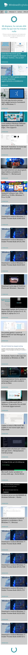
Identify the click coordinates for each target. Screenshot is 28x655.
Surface (20, 12)
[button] (2, 12)
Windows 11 (12, 12)
